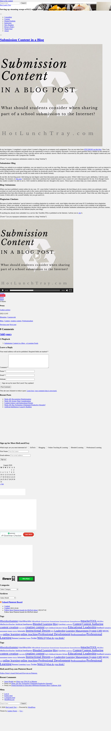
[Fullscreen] (70, 290)
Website (2, 379)
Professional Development (54, 634)
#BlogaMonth (36, 621)
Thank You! (8, 29)
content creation (9, 627)
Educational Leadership (82, 627)
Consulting (8, 17)
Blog (1, 321)
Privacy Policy (9, 27)
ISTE (52, 631)
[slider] (35, 290)
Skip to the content (6, 1)
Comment (4, 367)
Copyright (22, 628)
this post (19, 179)
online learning (11, 634)
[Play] (3, 290)
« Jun (2, 484)
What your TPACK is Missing (26, 681)
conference (69, 624)
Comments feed (9, 698)
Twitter (34, 638)
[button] (36, 256)
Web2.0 (41, 637)
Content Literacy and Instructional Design (18, 403)
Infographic (21, 631)
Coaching (62, 624)
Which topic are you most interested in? (13, 447)
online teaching (29, 634)
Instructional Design (38, 630)
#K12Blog (100, 621)
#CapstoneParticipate (75, 621)
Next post (13, 324)
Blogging (3, 317)
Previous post (4, 324)
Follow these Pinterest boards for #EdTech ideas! (21, 610)
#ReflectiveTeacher (7, 624)
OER (1, 634)
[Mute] (67, 290)
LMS (99, 630)
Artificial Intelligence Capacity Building (18, 407)
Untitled (7, 606)
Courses (7, 19)
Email (2, 375)
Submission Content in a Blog (22, 40)
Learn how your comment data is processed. (42, 391)
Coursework (11, 317)
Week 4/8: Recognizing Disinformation (17, 399)
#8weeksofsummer (9, 621)
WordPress (31, 707)
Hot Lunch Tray (5, 5)
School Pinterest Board (12, 602)
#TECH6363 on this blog (92, 149)
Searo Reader (9, 681)
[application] (36, 255)
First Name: (4, 451)
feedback (100, 628)
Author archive (5, 310)
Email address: (5, 455)
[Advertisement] (55, 425)
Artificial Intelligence (23, 624)
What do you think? (55, 638)
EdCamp (65, 628)
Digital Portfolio (9, 21)
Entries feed (8, 696)
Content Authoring (92, 624)
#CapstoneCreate (45, 621)
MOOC (106, 631)
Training (28, 638)
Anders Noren (12, 711)
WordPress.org (9, 699)
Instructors (7, 23)
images (10, 631)
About (6, 31)
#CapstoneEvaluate (54, 621)
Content (7, 321)
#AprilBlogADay (25, 621)
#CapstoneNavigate (64, 621)
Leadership (59, 630)
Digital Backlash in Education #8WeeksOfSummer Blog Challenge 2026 (36, 685)
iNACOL (15, 631)
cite (79, 213)
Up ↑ (21, 711)
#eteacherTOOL (89, 621)
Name (2, 371)
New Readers (9, 25)
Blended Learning (42, 624)
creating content (16, 321)
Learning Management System (81, 630)
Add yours (5, 334)
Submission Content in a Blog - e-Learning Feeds (21, 343)
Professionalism (27, 321)
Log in (6, 694)
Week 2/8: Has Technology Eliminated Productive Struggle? (25, 405)
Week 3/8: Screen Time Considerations (17, 401)
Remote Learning (19, 638)
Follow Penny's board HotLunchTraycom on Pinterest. (18, 673)
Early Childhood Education (53, 628)
